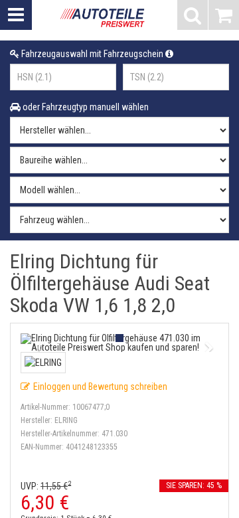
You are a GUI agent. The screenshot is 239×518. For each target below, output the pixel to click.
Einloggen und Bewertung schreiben (100, 386)
